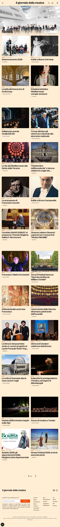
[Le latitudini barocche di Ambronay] (15, 75)
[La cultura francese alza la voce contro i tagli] (15, 365)
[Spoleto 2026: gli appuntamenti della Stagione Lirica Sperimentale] (15, 439)
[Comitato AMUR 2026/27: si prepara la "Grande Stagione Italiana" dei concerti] (15, 219)
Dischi (35, 499)
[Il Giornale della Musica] (30, 3)
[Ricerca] (49, 3)
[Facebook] (54, 490)
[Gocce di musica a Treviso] (44, 407)
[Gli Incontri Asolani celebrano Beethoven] (44, 330)
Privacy (55, 505)
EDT (54, 503)
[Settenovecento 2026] (15, 46)
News (35, 504)
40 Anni (45, 501)
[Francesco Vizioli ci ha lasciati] (15, 261)
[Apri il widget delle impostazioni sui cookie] (2, 524)
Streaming (36, 510)
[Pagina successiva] (35, 475)
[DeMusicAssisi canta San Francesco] (15, 295)
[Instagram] (57, 490)
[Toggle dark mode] (57, 3)
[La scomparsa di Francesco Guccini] (15, 187)
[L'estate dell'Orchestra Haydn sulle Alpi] (15, 407)
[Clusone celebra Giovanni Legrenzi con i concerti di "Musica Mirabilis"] (44, 219)
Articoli (35, 497)
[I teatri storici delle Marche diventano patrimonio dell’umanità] (44, 295)
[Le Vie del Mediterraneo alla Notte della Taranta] (15, 152)
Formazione (37, 502)
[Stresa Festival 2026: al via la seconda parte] (44, 439)
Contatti (55, 501)
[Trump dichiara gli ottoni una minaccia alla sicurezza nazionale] (44, 118)
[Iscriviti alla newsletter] (52, 3)
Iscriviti (25, 501)
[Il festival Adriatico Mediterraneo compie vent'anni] (44, 75)
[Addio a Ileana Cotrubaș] (44, 46)
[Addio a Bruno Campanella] (44, 187)
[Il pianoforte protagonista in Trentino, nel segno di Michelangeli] (44, 365)
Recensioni (36, 508)
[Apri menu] (3, 3)
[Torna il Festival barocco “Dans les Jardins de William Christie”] (44, 261)
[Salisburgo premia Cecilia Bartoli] (15, 118)
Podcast (36, 506)
